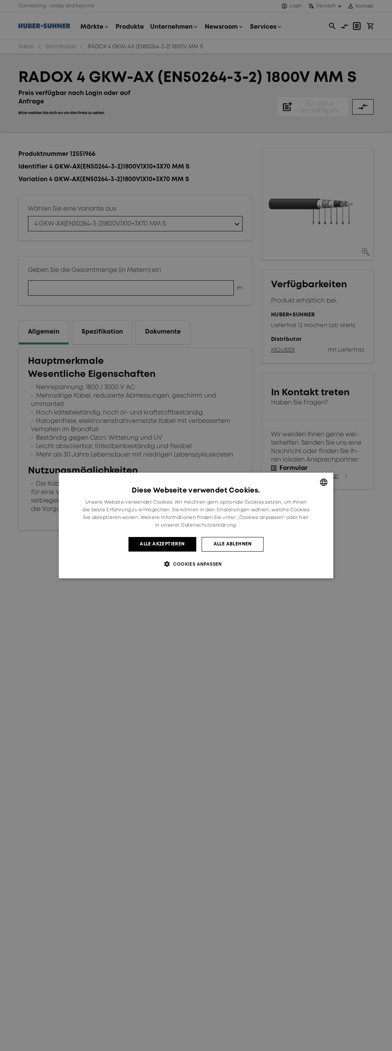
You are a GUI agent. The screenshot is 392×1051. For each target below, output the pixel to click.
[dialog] (196, 525)
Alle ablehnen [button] (233, 544)
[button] (196, 564)
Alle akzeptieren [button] (162, 544)
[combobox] (323, 482)
